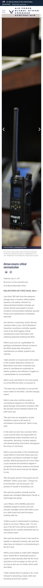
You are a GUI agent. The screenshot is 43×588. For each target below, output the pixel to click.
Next (39, 129)
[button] (20, 4)
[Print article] (6, 272)
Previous (4, 129)
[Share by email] (10, 272)
